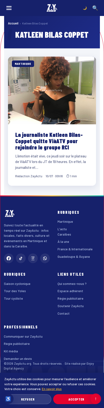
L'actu (62, 229)
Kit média (11, 351)
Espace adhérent (70, 291)
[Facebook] (9, 258)
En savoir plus (52, 389)
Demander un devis (18, 358)
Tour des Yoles (15, 291)
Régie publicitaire (70, 298)
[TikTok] (21, 258)
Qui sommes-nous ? (72, 284)
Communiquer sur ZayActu (23, 336)
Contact (64, 313)
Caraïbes (64, 234)
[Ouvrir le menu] (9, 8)
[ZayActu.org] (52, 8)
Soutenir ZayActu (71, 306)
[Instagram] (33, 258)
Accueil (13, 23)
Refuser (28, 399)
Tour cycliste (13, 298)
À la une (63, 241)
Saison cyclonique (17, 284)
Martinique (65, 221)
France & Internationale (75, 249)
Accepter (76, 399)
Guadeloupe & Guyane (74, 256)
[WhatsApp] (45, 258)
